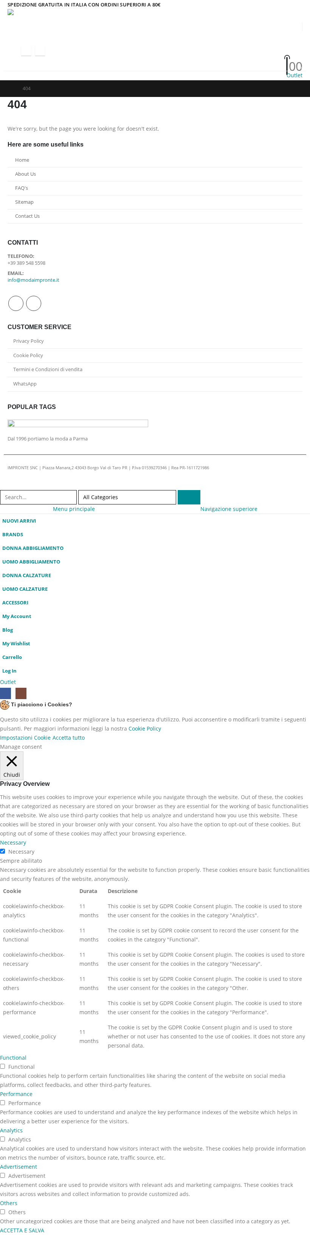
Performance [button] (16, 1094)
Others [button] (8, 1203)
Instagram (33, 303)
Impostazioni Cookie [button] (25, 737)
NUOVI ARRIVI (19, 521)
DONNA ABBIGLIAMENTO (33, 548)
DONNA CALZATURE (26, 575)
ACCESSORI (15, 603)
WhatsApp (25, 384)
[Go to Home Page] (10, 88)
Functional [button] (13, 1057)
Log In (9, 671)
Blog (7, 630)
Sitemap (24, 202)
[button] (14, 50)
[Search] (189, 497)
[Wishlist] (257, 57)
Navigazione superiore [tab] (228, 508)
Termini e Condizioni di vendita (47, 369)
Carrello (12, 657)
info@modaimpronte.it (33, 280)
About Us (25, 174)
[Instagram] (40, 51)
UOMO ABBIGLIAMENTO (31, 562)
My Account (16, 616)
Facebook (15, 303)
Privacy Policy (28, 341)
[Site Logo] (55, 15)
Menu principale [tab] (74, 508)
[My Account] (258, 46)
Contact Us (27, 216)
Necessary (21, 851)
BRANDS (12, 534)
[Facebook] (26, 51)
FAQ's (21, 188)
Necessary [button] (13, 842)
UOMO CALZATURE (25, 589)
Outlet (294, 75)
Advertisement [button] (18, 1166)
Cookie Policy (28, 355)
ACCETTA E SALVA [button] (22, 1230)
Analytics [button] (11, 1130)
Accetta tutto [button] (69, 737)
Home (22, 160)
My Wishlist (16, 643)
